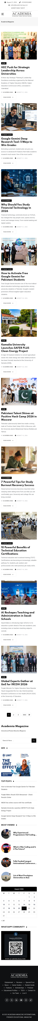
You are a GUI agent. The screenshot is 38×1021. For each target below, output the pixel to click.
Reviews (19, 982)
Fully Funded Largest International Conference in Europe (24, 863)
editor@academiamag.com (19, 5)
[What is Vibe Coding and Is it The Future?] (6, 848)
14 (24, 904)
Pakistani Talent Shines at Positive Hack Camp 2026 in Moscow (19, 416)
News (7, 985)
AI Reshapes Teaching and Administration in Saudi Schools (17, 615)
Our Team (15, 993)
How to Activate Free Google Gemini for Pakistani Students (14, 276)
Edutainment (9, 982)
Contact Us (31, 990)
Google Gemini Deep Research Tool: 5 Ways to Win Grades (16, 142)
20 (19, 908)
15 (29, 904)
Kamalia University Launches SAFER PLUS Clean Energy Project (15, 347)
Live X (24, 993)
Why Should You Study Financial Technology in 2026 (16, 207)
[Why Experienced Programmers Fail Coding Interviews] (6, 834)
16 (34, 904)
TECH (23, 990)
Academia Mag (8, 92)
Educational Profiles (10, 990)
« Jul (2, 921)
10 (4, 904)
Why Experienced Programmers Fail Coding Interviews (24, 835)
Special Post (30, 982)
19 (14, 908)
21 (24, 908)
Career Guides (17, 985)
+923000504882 (26, 2)
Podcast (30, 988)
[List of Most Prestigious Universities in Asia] (6, 876)
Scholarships (19, 988)
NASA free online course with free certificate (16, 803)
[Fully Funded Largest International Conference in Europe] (6, 862)
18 (9, 908)
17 (4, 908)
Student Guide (29, 985)
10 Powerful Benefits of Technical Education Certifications (15, 550)
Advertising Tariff (18, 8)
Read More (7, 97)
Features (9, 988)
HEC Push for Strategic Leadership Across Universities (15, 70)
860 (24, 715)
